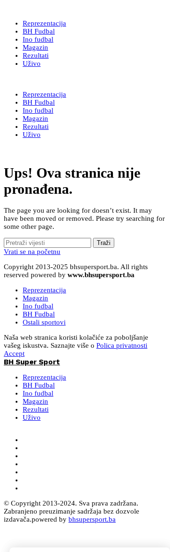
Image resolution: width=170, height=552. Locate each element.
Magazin (35, 298)
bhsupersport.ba (92, 519)
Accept (14, 353)
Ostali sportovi (44, 322)
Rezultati (36, 409)
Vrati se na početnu (32, 251)
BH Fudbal (39, 314)
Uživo (32, 417)
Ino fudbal (38, 306)
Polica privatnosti (121, 345)
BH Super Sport (32, 79)
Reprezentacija (44, 290)
